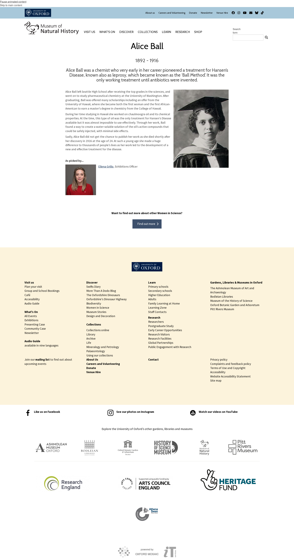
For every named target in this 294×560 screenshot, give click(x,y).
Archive (91, 338)
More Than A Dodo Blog (101, 291)
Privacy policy (218, 359)
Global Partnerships (160, 342)
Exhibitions (31, 320)
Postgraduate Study (161, 326)
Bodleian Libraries (221, 296)
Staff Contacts (157, 312)
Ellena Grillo (105, 166)
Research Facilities (159, 338)
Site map (215, 380)
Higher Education (159, 295)
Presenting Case (34, 324)
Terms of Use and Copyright (227, 368)
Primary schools (158, 286)
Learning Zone (157, 307)
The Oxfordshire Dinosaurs (103, 295)
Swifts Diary (93, 286)
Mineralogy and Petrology (102, 347)
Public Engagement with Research (169, 347)
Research (154, 317)
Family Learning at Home (164, 303)
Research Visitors (159, 334)
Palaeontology (95, 351)
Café (27, 295)
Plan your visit (33, 286)
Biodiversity (93, 303)
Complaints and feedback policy (230, 364)
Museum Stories (96, 312)
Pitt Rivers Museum (222, 309)
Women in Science (97, 307)
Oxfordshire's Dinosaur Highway (106, 299)
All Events (30, 316)
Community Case (35, 328)
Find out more (146, 224)
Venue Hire (93, 372)
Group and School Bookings (41, 291)
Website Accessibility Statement (230, 376)
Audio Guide (31, 303)
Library (90, 334)
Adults (152, 299)
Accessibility (32, 299)
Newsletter (31, 333)
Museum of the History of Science (231, 301)
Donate (91, 368)
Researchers (156, 322)
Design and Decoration (100, 316)
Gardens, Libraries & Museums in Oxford (236, 282)
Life (88, 342)
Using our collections (99, 355)
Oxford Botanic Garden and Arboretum (234, 305)
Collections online (97, 330)
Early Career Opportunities (165, 330)
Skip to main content (11, 5)
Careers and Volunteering (103, 364)
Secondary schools (160, 291)
